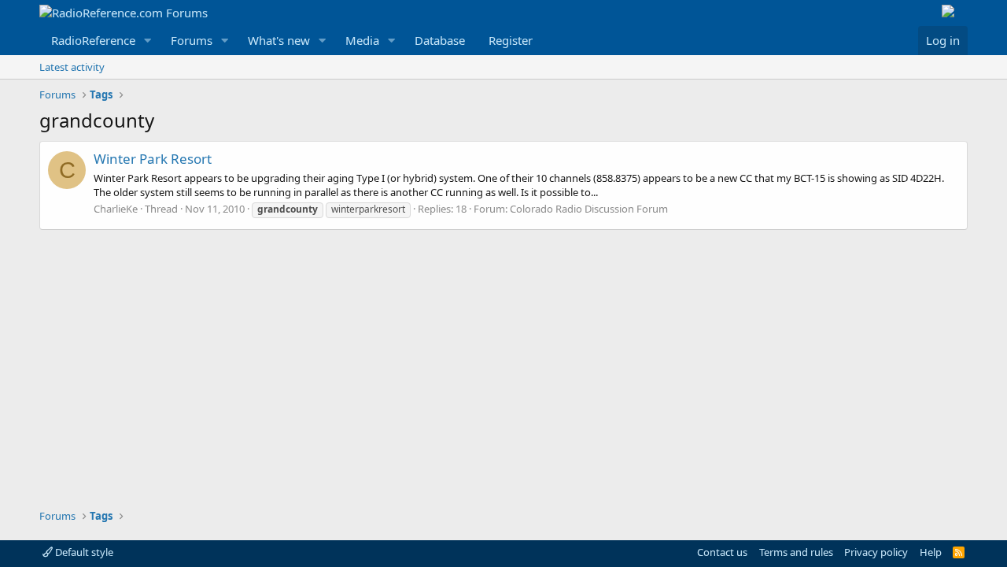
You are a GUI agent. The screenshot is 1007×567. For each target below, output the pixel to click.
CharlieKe (116, 209)
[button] (148, 40)
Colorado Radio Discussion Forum (589, 209)
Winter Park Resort (153, 159)
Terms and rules (796, 552)
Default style (83, 552)
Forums (191, 40)
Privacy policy (876, 552)
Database (440, 40)
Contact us (722, 552)
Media (362, 40)
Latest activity (72, 67)
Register (511, 40)
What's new (279, 40)
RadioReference (93, 40)
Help (931, 552)
